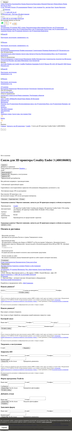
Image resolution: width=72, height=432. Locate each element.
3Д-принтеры (5, 27)
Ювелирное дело (26, 60)
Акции (56, 7)
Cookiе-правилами (46, 422)
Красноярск (37, 4)
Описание (4, 199)
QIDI (64, 64)
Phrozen (46, 64)
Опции (11, 92)
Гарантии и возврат (18, 266)
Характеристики (13, 199)
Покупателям (5, 264)
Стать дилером (37, 7)
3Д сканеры (14, 269)
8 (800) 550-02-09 (18, 18)
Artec (2, 99)
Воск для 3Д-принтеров (36, 29)
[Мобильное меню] (2, 11)
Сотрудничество (10, 262)
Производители (21, 262)
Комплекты (44, 31)
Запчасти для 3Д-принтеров (32, 31)
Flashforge (29, 64)
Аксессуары (25, 54)
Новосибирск (58, 4)
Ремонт (30, 7)
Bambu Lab (11, 64)
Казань (23, 4)
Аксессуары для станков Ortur (21, 114)
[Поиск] (6, 23)
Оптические (33, 88)
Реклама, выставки (15, 60)
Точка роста (30, 262)
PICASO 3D (53, 64)
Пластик (38, 54)
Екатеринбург (16, 4)
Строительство (51, 59)
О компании (5, 260)
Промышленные (14, 50)
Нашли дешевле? (6, 172)
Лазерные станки (6, 114)
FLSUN (41, 64)
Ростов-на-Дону (6, 5)
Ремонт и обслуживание (33, 266)
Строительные (37, 50)
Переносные (13, 88)
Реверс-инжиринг (23, 95)
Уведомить (27, 348)
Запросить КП (5, 174)
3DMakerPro (13, 99)
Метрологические (23, 88)
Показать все (5, 65)
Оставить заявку (24, 292)
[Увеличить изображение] (1, 128)
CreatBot (22, 64)
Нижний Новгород (47, 4)
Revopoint (36, 99)
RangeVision (22, 99)
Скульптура (5, 60)
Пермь (65, 4)
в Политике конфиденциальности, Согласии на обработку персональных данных (30, 300)
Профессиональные (26, 50)
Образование (27, 59)
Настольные (5, 50)
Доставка (8, 7)
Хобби (34, 59)
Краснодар (29, 4)
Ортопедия (35, 60)
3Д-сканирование (21, 7)
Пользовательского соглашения (60, 301)
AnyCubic (4, 64)
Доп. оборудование (31, 269)
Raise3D (60, 64)
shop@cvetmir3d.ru (7, 274)
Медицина (67, 59)
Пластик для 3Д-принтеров (55, 27)
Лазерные (40, 88)
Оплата (13, 7)
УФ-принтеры (5, 110)
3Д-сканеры (14, 27)
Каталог (3, 26)
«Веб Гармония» (28, 283)
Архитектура (60, 59)
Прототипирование (7, 59)
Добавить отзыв (6, 225)
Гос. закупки (47, 7)
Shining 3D (29, 99)
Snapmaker (35, 64)
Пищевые (45, 50)
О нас (2, 7)
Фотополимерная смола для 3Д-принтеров (14, 29)
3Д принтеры (5, 269)
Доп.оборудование (7, 109)
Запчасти (32, 54)
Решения (49, 269)
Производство (41, 59)
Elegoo (69, 64)
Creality (17, 64)
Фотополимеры (46, 54)
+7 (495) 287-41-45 (10, 12)
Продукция (5, 267)
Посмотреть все (64, 50)
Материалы (4, 102)
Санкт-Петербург (6, 4)
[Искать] (20, 16)
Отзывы (22, 199)
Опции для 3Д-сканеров (15, 31)
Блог (52, 7)
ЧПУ (2, 112)
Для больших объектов (36, 95)
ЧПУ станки (22, 27)
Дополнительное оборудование (36, 27)
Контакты (62, 7)
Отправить (5, 374)
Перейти (22, 168)
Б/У (58, 50)
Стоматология (18, 59)
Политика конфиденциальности (11, 279)
